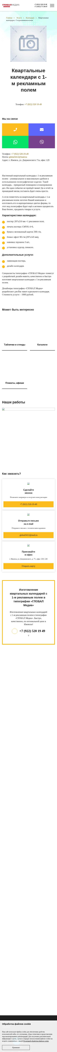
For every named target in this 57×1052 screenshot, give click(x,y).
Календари (30, 18)
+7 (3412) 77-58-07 (40, 6)
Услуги (19, 18)
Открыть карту (28, 566)
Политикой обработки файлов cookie (36, 1041)
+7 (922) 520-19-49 (19, 154)
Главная (9, 18)
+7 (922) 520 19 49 (40, 4)
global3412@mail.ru (18, 157)
